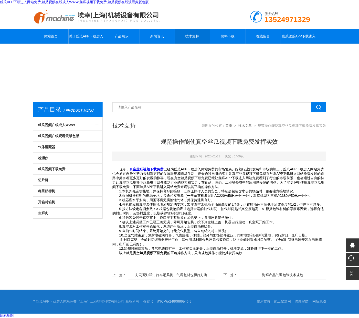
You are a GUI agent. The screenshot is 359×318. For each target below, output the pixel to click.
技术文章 (245, 126)
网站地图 (319, 301)
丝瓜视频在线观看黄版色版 (58, 136)
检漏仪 (43, 158)
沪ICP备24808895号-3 (174, 301)
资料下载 (227, 36)
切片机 (43, 180)
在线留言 (263, 36)
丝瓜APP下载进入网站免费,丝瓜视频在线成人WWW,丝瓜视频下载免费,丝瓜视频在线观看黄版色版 (74, 2)
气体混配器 (46, 147)
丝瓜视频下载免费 (51, 169)
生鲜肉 (43, 213)
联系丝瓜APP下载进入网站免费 (299, 39)
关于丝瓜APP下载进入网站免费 (86, 39)
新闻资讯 (157, 36)
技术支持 (192, 36)
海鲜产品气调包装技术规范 (282, 275)
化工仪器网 (282, 301)
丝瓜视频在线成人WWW (56, 125)
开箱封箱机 (46, 202)
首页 (228, 126)
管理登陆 (301, 301)
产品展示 (121, 36)
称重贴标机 (46, 191)
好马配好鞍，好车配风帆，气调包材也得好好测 (171, 275)
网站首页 (51, 36)
